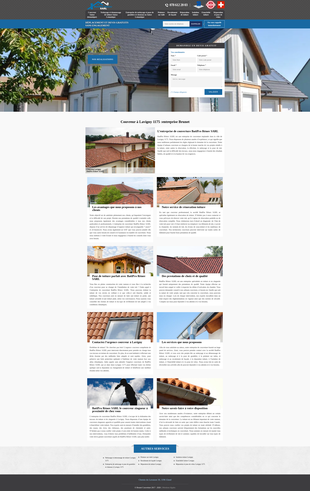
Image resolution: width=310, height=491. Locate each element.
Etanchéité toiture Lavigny (185, 461)
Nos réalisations (102, 59)
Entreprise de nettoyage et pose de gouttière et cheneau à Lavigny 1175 (120, 465)
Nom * (173, 56)
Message (174, 75)
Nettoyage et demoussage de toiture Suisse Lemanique (111, 14)
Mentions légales (169, 488)
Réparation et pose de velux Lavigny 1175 (190, 464)
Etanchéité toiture (206, 13)
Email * (174, 65)
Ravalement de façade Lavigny (151, 461)
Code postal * (202, 56)
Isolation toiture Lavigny (184, 457)
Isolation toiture (195, 13)
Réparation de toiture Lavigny (151, 464)
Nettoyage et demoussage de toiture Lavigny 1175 (120, 459)
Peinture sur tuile (161, 13)
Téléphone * (201, 65)
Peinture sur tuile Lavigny (150, 457)
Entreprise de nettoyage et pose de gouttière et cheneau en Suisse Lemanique (140, 14)
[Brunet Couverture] (99, 5)
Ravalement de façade (172, 13)
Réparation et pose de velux (218, 14)
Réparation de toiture (184, 13)
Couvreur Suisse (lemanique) (92, 14)
